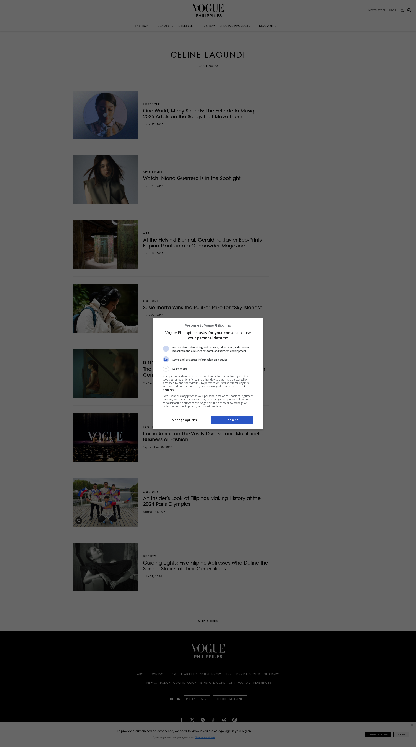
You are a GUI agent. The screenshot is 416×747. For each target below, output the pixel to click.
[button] (208, 369)
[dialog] (208, 373)
